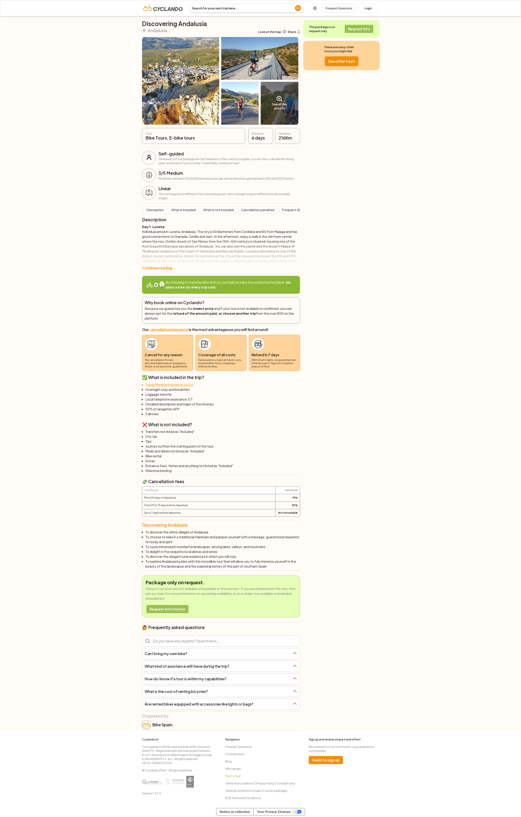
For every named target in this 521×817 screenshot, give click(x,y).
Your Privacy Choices (274, 812)
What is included (183, 210)
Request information (167, 609)
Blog (228, 761)
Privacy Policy (265, 783)
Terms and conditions (239, 783)
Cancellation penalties (258, 210)
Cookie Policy (285, 783)
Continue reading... (159, 267)
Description (155, 210)
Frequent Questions (339, 8)
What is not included (218, 210)
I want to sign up (326, 760)
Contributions (234, 754)
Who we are (233, 768)
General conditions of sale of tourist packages (256, 790)
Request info (359, 28)
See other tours (341, 61)
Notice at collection (235, 812)
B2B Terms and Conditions (243, 798)
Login (368, 8)
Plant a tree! (233, 776)
